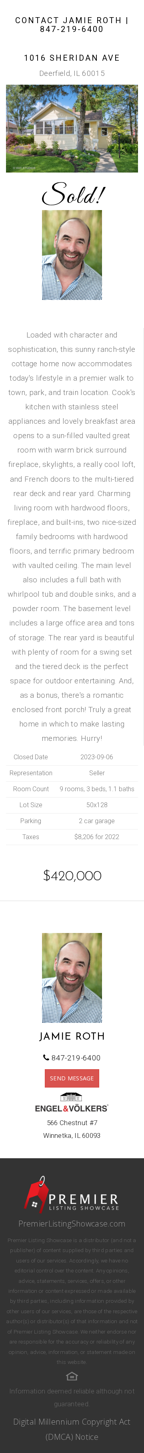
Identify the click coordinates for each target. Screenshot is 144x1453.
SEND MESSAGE (72, 1078)
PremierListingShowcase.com (72, 1223)
